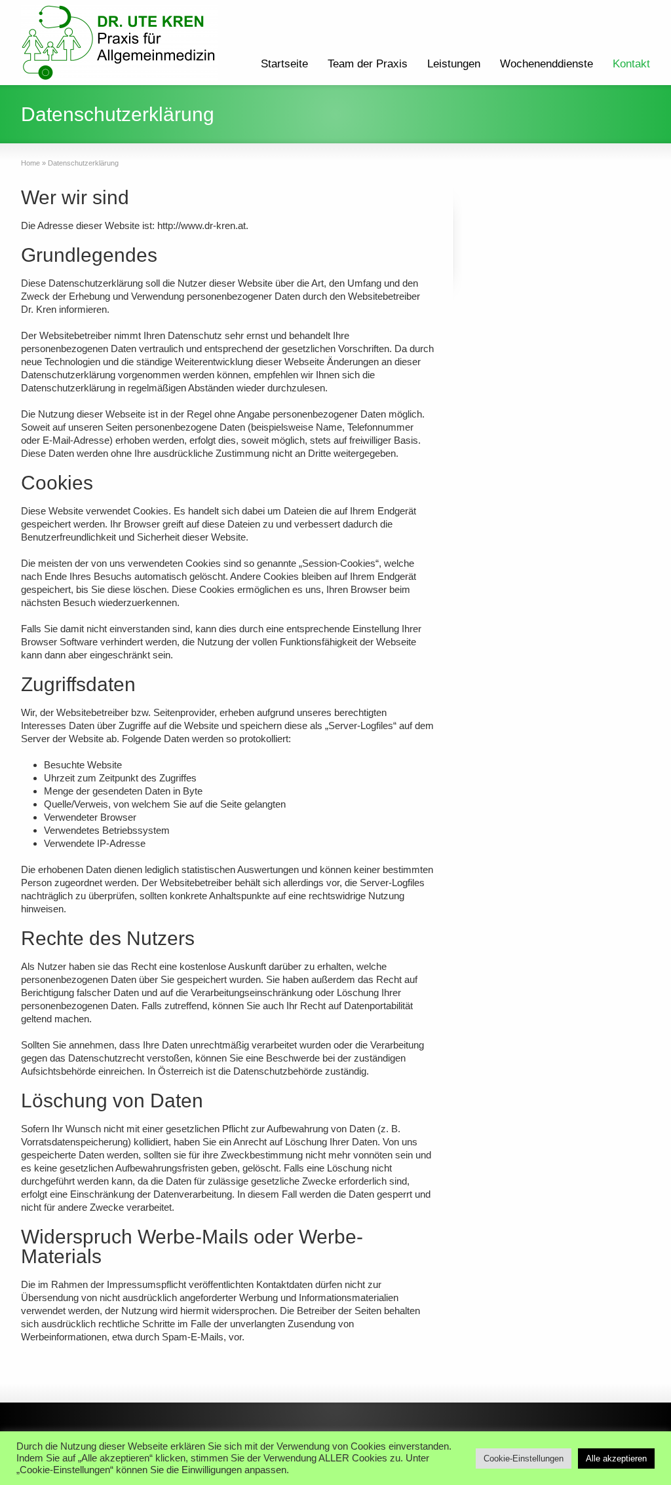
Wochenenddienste (546, 64)
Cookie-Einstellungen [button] (524, 1458)
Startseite (284, 64)
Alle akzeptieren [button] (616, 1458)
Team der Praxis (368, 64)
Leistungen (453, 64)
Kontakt (631, 64)
